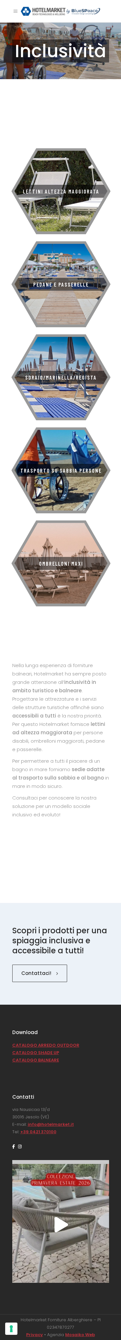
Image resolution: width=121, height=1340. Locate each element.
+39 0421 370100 (38, 1132)
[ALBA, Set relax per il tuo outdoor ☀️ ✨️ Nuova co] (60, 1224)
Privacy (34, 1335)
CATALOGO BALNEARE (35, 1060)
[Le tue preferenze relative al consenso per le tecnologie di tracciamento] (11, 1329)
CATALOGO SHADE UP (35, 1053)
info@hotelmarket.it (51, 1124)
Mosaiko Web (80, 1335)
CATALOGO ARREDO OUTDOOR (45, 1045)
